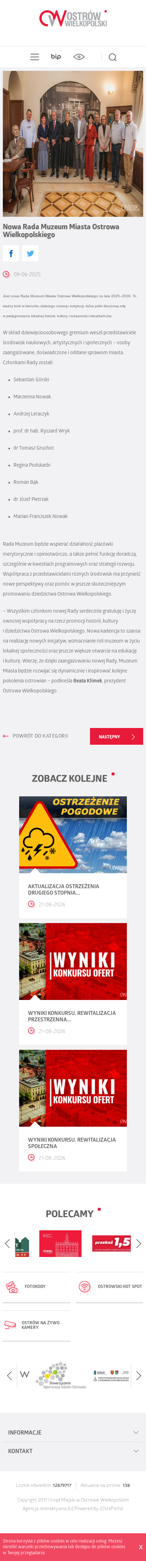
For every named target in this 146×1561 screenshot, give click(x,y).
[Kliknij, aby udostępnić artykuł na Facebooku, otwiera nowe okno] (11, 253)
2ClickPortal (111, 1509)
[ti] (70, 1509)
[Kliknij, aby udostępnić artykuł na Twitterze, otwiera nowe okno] (30, 253)
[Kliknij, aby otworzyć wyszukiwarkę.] (112, 57)
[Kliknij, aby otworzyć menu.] (33, 57)
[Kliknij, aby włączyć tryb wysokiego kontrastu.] (78, 57)
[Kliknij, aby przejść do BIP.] (56, 57)
